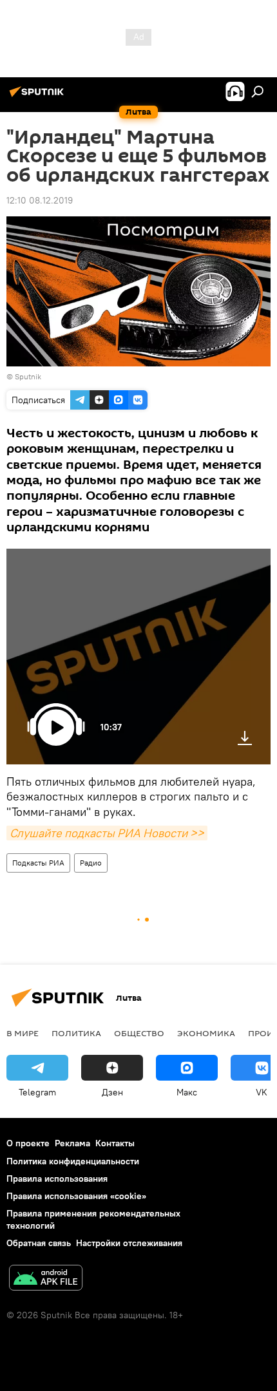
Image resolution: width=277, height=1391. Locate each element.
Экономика (206, 1033)
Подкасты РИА (38, 862)
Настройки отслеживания (129, 1243)
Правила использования (57, 1178)
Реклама (72, 1143)
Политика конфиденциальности (72, 1161)
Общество (139, 1033)
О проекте (28, 1143)
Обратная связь (38, 1243)
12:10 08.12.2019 (39, 200)
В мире (22, 1033)
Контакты (115, 1143)
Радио (91, 862)
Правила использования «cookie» (76, 1196)
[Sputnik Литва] (38, 96)
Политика (76, 1033)
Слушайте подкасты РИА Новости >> (107, 833)
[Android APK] (46, 1279)
